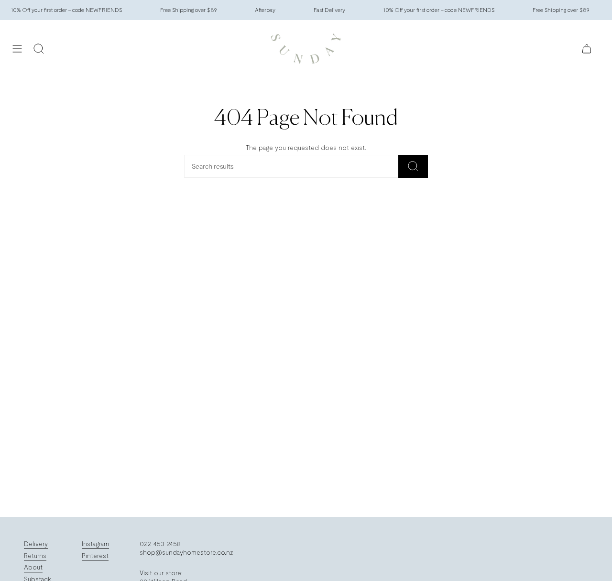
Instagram (95, 544)
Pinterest (95, 555)
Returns (35, 555)
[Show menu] (17, 48)
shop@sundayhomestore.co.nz (186, 552)
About (33, 567)
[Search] (413, 166)
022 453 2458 (160, 544)
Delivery (36, 544)
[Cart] (587, 48)
